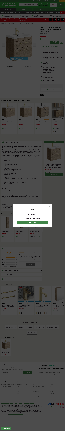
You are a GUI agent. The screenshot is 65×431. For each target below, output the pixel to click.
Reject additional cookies (32, 218)
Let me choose (32, 214)
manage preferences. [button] (31, 207)
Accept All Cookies (32, 223)
